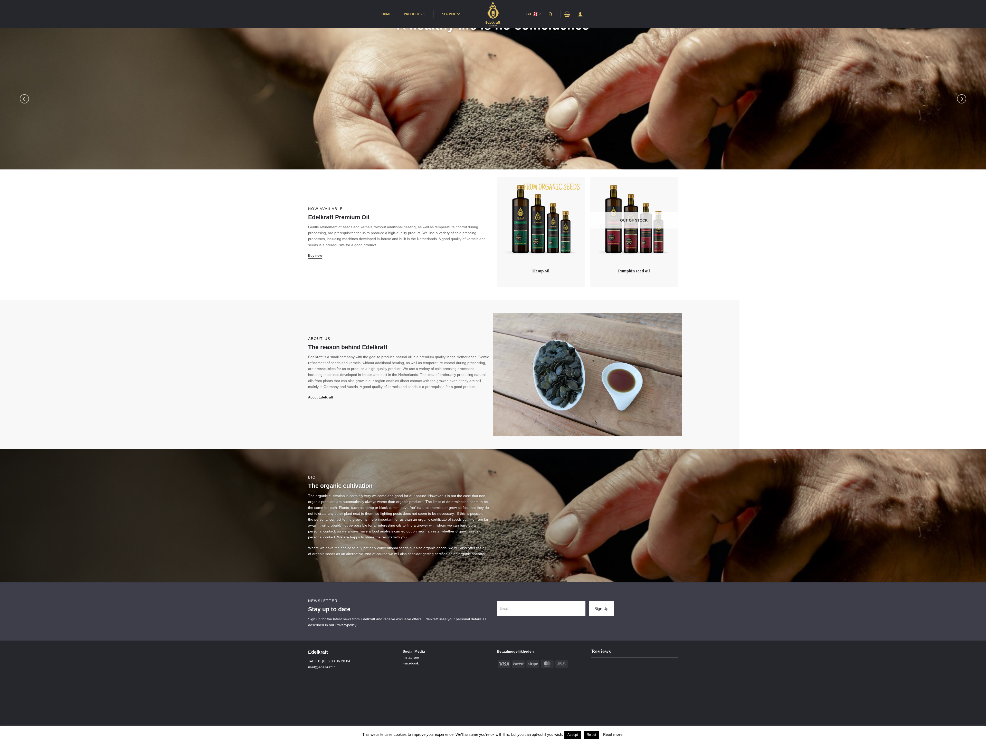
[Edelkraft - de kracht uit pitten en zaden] (493, 14)
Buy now (315, 255)
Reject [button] (591, 735)
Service (449, 14)
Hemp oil (540, 271)
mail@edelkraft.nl (322, 667)
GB (528, 14)
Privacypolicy (345, 625)
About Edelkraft (320, 397)
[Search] (550, 14)
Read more (612, 734)
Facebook (411, 663)
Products (413, 14)
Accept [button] (572, 735)
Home (386, 14)
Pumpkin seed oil (634, 271)
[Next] (961, 99)
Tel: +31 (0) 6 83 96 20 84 (329, 661)
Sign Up (601, 608)
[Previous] (24, 99)
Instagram (411, 657)
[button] (567, 14)
